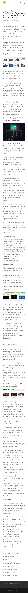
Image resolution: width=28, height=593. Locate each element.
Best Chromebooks (9, 560)
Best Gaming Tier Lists (10, 576)
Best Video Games (9, 572)
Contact (13, 586)
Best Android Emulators (11, 553)
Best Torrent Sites (8, 557)
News (17, 20)
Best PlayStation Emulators (12, 563)
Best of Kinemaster (9, 566)
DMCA (6, 583)
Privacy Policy (13, 583)
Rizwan (6, 20)
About (19, 583)
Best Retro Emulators (10, 569)
